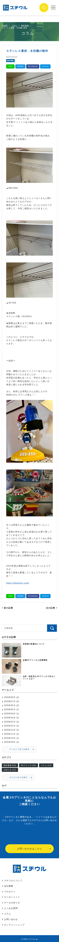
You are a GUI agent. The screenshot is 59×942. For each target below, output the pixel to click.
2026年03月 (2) (11, 718)
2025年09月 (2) (11, 742)
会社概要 (8, 886)
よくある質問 (11, 908)
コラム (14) (46, 765)
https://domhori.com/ (17, 583)
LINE (10, 66)
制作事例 (10, 60)
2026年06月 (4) (11, 705)
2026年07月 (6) (11, 701)
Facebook (33, 66)
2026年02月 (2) (11, 722)
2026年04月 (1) (11, 713)
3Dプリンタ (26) (28, 765)
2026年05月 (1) (11, 709)
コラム (7, 913)
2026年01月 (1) (11, 726)
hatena (45, 66)
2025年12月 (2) (11, 730)
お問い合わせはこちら (29, 848)
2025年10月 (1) (11, 738)
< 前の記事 (7, 608)
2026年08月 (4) (11, 697)
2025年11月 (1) (11, 734)
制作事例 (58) (10, 765)
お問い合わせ (11, 919)
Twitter (20, 66)
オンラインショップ (14, 925)
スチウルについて (13, 880)
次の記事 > (51, 608)
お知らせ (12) (10, 770)
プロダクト (10, 891)
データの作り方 (12, 903)
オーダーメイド (12, 897)
